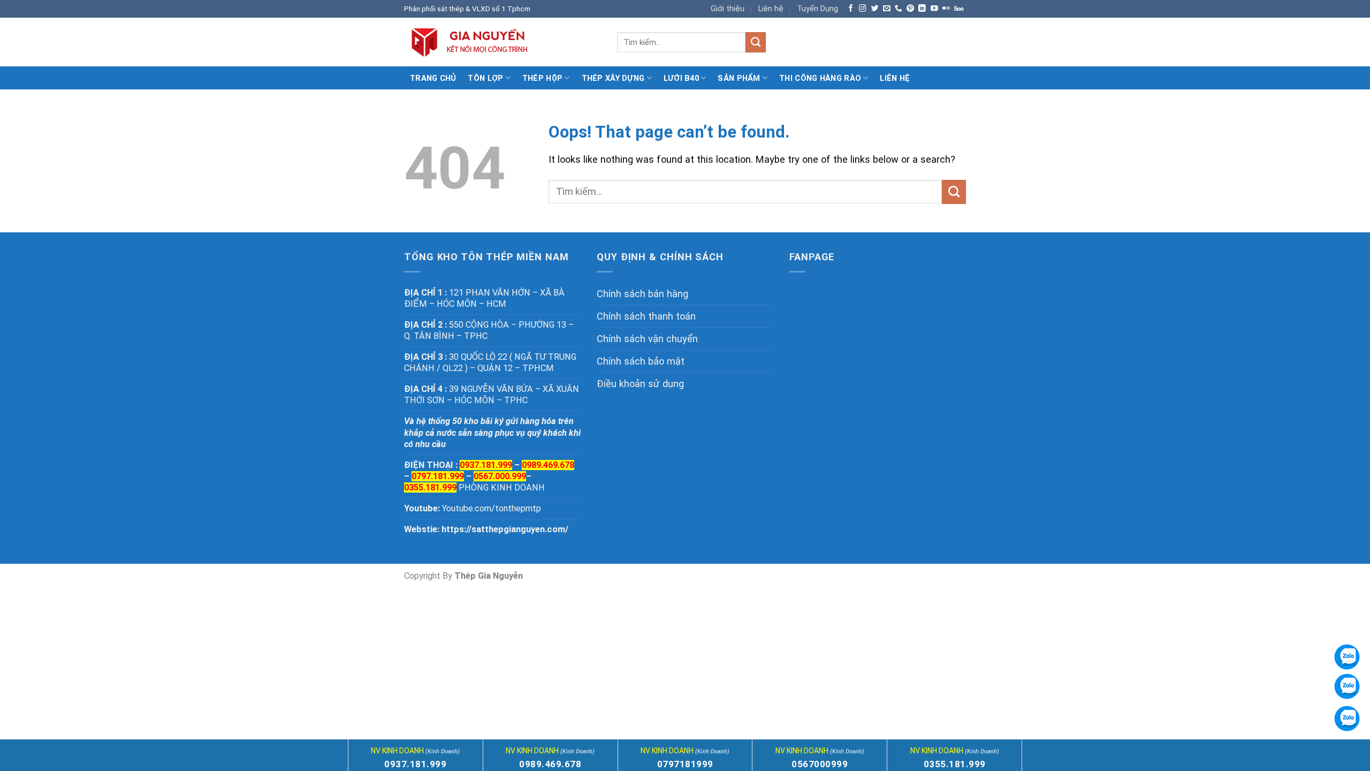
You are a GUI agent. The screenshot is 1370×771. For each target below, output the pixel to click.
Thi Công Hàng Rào (820, 78)
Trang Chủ (433, 78)
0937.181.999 (415, 764)
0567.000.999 (500, 476)
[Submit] (954, 191)
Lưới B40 (681, 78)
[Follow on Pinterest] (910, 9)
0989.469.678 (548, 465)
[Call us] (898, 9)
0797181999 (685, 764)
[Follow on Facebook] (851, 9)
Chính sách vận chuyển (647, 338)
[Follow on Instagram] (862, 9)
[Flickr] (946, 9)
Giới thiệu (727, 8)
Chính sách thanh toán (646, 316)
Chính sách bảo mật (640, 361)
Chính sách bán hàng (642, 293)
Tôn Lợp (485, 78)
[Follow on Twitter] (875, 9)
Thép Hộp (542, 78)
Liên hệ (770, 8)
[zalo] (1347, 686)
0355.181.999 (430, 487)
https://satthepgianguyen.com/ (505, 529)
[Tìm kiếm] (755, 42)
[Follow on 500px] (959, 9)
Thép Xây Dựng (613, 78)
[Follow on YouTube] (934, 9)
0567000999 (819, 764)
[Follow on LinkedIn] (922, 9)
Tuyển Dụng (817, 8)
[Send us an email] (886, 9)
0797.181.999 (438, 476)
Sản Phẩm (739, 78)
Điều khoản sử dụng (640, 383)
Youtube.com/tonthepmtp (491, 508)
